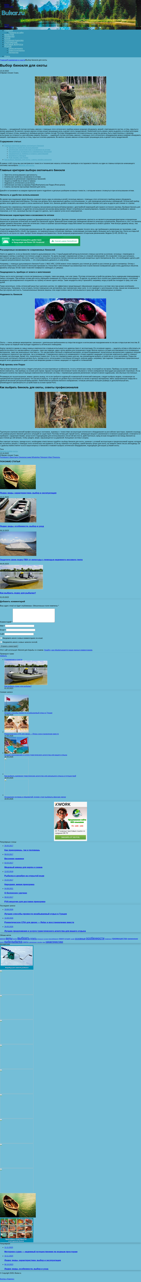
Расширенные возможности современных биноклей (30, 152)
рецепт (2, 942)
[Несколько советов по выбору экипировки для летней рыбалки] (16, 1167)
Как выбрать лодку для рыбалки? (18, 593)
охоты (15, 451)
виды (9, 938)
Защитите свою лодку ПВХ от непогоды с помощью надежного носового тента (41, 559)
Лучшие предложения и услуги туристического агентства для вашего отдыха (35, 755)
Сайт (2, 634)
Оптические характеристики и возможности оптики (29, 150)
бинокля (3, 451)
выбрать (23, 938)
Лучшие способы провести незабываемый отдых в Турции (28, 713)
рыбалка (16, 941)
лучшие (67, 939)
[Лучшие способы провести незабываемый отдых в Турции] (16, 711)
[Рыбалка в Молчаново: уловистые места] (16, 1142)
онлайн (72, 939)
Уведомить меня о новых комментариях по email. (23, 638)
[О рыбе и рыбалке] (12, 21)
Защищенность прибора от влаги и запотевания (28, 154)
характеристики (54, 941)
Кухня (7, 39)
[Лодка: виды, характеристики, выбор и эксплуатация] (18, 489)
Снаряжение (11, 42)
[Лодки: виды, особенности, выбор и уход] (18, 522)
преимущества (119, 938)
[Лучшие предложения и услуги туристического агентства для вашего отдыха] (16, 753)
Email (3, 630)
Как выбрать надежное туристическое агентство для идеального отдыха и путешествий (40, 776)
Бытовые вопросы (13, 44)
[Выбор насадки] (16, 1043)
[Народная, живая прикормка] (16, 1019)
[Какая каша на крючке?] (16, 1118)
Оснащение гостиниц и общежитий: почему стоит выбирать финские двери (35, 797)
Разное (8, 46)
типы (43, 942)
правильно (108, 939)
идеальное (40, 939)
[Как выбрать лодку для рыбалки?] (21, 589)
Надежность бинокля (17, 156)
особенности (95, 938)
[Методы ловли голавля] (16, 1068)
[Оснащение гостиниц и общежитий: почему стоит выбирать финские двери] (16, 795)
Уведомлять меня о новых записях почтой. (20, 642)
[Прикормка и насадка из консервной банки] (16, 1242)
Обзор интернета (16, 48)
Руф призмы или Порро (18, 158)
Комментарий (6, 622)
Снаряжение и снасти (16, 60)
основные (80, 938)
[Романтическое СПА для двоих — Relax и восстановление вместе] (16, 732)
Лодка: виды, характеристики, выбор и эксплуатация (28, 493)
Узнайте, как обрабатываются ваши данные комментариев (68, 650)
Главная (3, 60)
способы (39, 942)
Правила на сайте (16, 33)
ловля (61, 939)
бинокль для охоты (26, 165)
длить (33, 938)
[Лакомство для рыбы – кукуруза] (16, 1093)
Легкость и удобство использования (23, 148)
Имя (2, 626)
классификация (53, 939)
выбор (9, 451)
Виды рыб (9, 35)
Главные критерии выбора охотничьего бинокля (24, 146)
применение (132, 939)
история (46, 939)
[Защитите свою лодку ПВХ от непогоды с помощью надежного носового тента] (18, 555)
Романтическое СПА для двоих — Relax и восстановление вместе (31, 734)
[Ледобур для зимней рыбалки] (16, 969)
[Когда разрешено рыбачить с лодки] (16, 1192)
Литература (13, 52)
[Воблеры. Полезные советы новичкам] (16, 994)
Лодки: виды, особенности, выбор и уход (22, 526)
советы (26, 942)
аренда (2, 939)
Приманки (9, 37)
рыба (7, 941)
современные (33, 942)
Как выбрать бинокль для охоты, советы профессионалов (28, 160)
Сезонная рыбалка (14, 40)
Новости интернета (17, 50)
